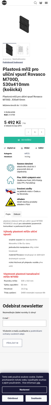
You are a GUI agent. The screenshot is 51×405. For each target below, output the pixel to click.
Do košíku (26, 140)
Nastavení (24, 389)
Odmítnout (13, 398)
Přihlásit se (12, 343)
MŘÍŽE (27, 154)
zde (38, 383)
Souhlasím (36, 398)
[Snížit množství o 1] (28, 132)
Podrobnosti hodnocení (13, 62)
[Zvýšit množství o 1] (41, 132)
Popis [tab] (8, 214)
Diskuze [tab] (17, 214)
